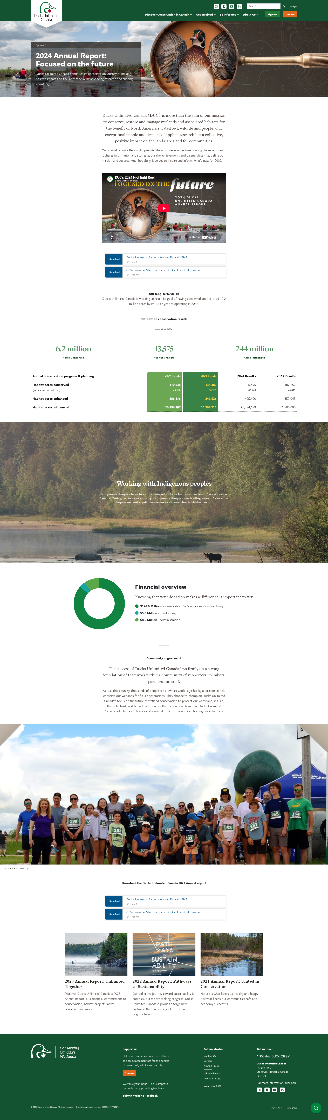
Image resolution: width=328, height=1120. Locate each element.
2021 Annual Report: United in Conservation (230, 983)
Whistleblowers (212, 1073)
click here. (291, 1083)
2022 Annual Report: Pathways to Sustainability (162, 983)
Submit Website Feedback (140, 1095)
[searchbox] (264, 6)
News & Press (211, 1066)
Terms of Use (291, 1107)
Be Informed (228, 14)
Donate (290, 14)
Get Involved (204, 14)
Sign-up (272, 14)
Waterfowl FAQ (212, 1086)
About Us (249, 14)
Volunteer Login (212, 1078)
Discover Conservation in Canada (167, 14)
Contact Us (210, 1056)
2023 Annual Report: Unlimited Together (95, 983)
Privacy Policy (276, 1107)
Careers (208, 1061)
